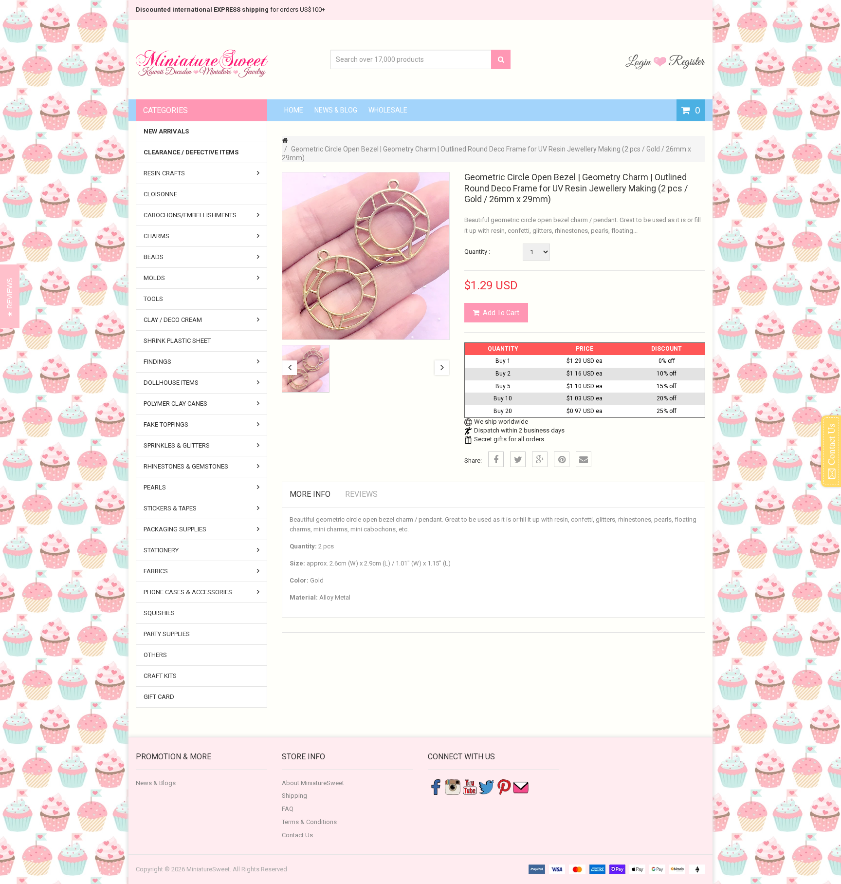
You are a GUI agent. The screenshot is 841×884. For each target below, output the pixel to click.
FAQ (287, 808)
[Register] (686, 61)
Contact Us (297, 835)
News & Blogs (156, 783)
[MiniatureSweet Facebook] (435, 786)
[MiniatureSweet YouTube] (469, 786)
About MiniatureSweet (313, 783)
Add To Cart (501, 313)
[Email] (583, 459)
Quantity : (477, 251)
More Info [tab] (310, 494)
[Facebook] (496, 459)
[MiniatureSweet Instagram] (452, 786)
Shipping (294, 795)
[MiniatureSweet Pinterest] (504, 786)
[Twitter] (518, 459)
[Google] (540, 459)
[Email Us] (521, 786)
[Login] (639, 61)
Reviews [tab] (361, 494)
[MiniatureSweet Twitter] (486, 786)
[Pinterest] (561, 459)
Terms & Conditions (309, 822)
